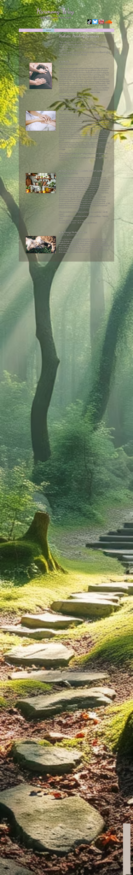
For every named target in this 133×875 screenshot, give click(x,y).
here (63, 149)
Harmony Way (55, 11)
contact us (66, 252)
